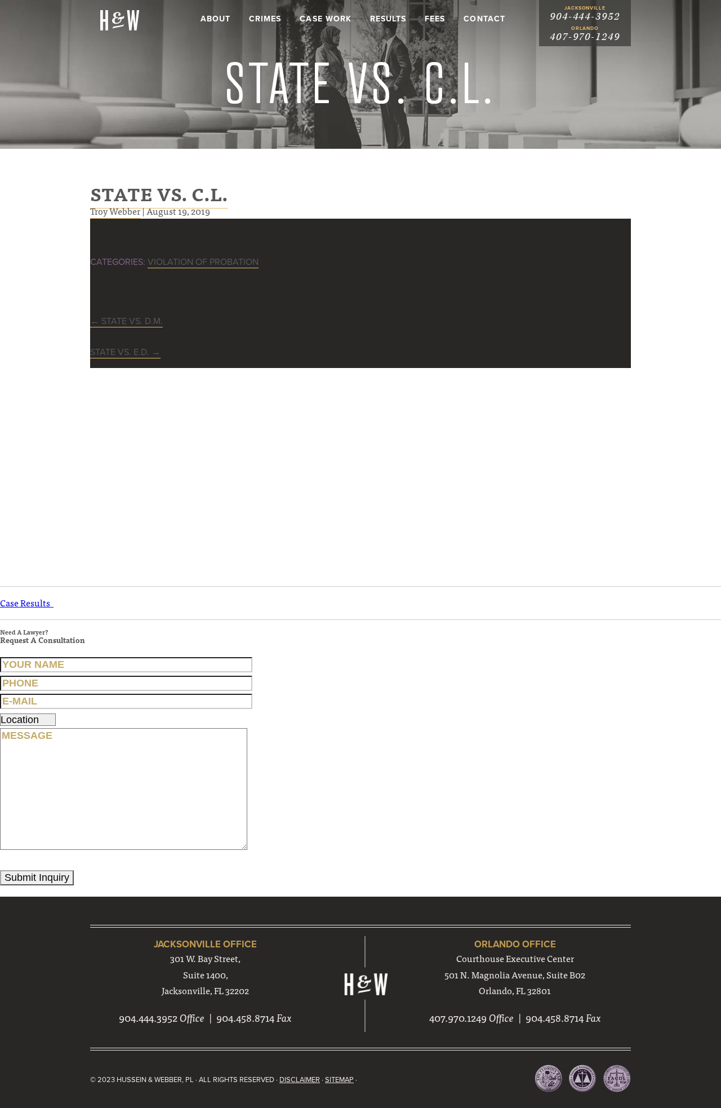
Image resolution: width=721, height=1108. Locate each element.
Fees (435, 19)
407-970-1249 (585, 36)
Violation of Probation (203, 262)
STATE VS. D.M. (126, 321)
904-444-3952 (585, 16)
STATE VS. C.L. (159, 193)
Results (388, 19)
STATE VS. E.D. (125, 352)
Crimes (265, 19)
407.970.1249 (458, 1017)
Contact (484, 19)
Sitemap (339, 1079)
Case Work (325, 19)
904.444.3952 (148, 1017)
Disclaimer (299, 1079)
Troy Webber (115, 210)
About (215, 19)
